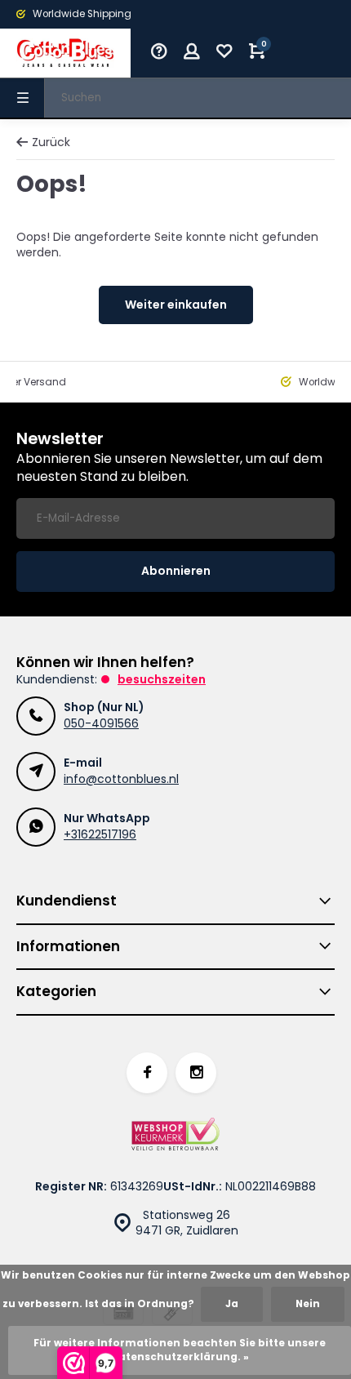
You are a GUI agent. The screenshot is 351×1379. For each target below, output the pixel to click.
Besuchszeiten (162, 679)
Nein (307, 1303)
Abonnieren (176, 571)
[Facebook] (147, 1072)
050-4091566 (101, 723)
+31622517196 (100, 834)
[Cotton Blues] (65, 53)
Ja (231, 1303)
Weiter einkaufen (176, 304)
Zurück (51, 142)
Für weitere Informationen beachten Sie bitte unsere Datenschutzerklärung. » (179, 1350)
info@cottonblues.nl (121, 779)
